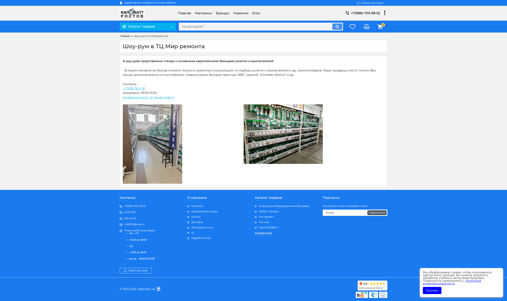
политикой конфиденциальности (452, 282)
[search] (337, 26)
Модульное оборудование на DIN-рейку (284, 206)
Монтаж (264, 222)
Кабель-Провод (268, 211)
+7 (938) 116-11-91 (134, 88)
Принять (432, 290)
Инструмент (266, 216)
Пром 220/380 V (268, 227)
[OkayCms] (158, 289)
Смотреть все (263, 233)
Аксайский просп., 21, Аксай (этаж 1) (148, 97)
